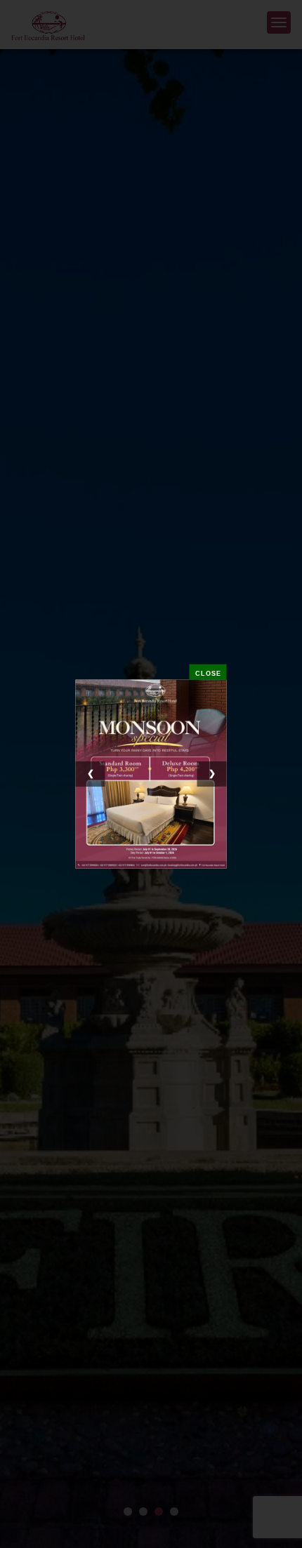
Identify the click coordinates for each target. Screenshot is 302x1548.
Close (208, 673)
